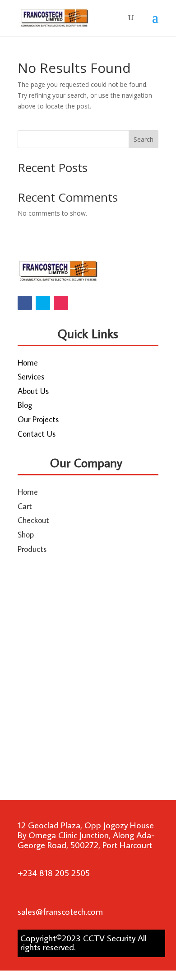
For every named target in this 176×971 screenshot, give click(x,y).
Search (143, 139)
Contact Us (37, 434)
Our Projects (38, 419)
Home (28, 362)
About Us (33, 391)
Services (31, 376)
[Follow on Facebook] (25, 303)
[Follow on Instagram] (61, 303)
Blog (25, 405)
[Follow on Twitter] (43, 303)
